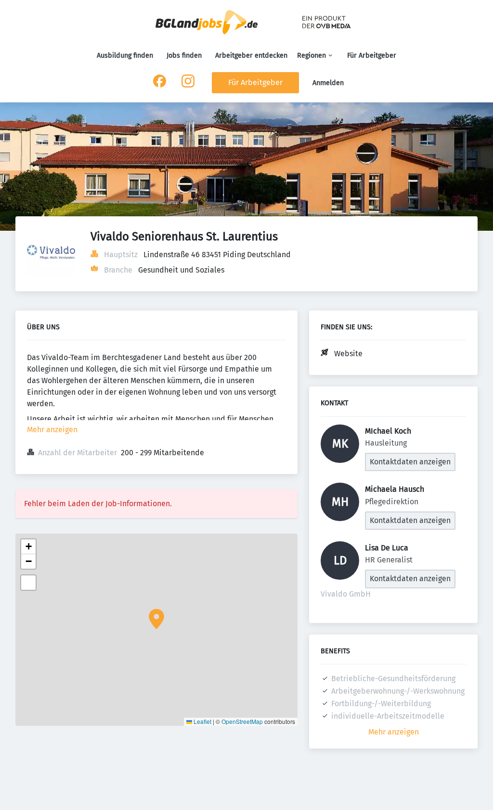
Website (348, 353)
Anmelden (328, 83)
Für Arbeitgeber (371, 55)
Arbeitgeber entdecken (251, 55)
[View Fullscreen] (28, 582)
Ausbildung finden (125, 55)
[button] (156, 619)
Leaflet (201, 721)
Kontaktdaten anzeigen (410, 461)
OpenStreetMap (242, 721)
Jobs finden (184, 55)
